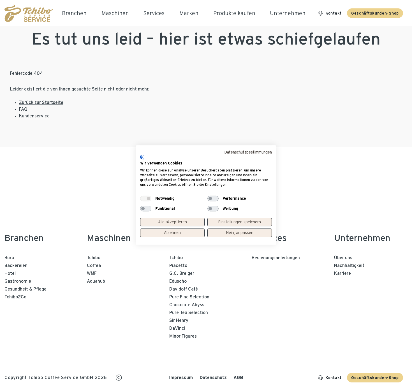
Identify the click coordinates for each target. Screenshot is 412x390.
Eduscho (178, 281)
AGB (238, 377)
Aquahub (96, 281)
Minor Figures (183, 336)
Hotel (10, 273)
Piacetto (178, 265)
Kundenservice (34, 116)
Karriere (342, 273)
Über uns (343, 258)
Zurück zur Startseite (41, 102)
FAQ (23, 109)
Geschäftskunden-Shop (375, 13)
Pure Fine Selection (189, 297)
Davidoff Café (183, 289)
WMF (92, 273)
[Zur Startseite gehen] (28, 13)
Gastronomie (17, 281)
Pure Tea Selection (188, 312)
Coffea (94, 265)
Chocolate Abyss (186, 305)
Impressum (181, 377)
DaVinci (177, 328)
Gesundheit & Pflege (25, 289)
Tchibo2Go (15, 297)
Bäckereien (15, 265)
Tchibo (93, 258)
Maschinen (109, 238)
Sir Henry (178, 320)
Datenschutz (213, 377)
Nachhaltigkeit (349, 265)
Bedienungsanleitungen (276, 258)
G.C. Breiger (181, 273)
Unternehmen (362, 238)
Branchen (24, 238)
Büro (9, 258)
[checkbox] (145, 198)
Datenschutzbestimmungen (248, 152)
